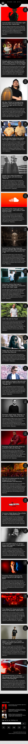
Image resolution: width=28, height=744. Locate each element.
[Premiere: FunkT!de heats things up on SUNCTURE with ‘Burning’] (14, 438)
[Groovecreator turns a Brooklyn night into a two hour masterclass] (14, 14)
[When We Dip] (14, 5)
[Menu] (3, 3)
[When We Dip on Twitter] (8, 727)
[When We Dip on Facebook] (3, 727)
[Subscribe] (23, 723)
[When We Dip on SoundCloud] (14, 727)
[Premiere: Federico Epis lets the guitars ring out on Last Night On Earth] (14, 567)
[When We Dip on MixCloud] (19, 727)
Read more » (4, 34)
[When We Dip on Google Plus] (24, 727)
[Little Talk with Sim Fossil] (14, 310)
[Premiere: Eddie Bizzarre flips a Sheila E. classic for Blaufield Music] (14, 504)
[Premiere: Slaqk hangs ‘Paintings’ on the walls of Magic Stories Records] (14, 406)
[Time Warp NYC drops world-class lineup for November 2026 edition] (14, 600)
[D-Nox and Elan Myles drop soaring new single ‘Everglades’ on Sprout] (14, 128)
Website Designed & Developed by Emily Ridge (17, 733)
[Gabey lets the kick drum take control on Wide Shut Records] (14, 342)
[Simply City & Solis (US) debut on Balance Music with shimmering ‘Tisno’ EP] (14, 165)
